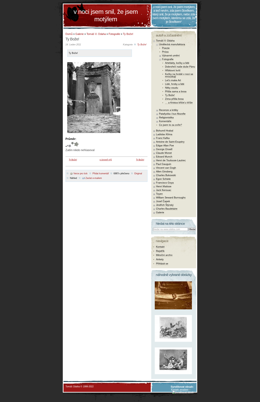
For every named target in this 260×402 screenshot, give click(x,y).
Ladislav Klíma (164, 134)
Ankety (160, 259)
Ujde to (67, 144)
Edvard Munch (164, 156)
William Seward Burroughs (171, 197)
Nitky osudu (171, 87)
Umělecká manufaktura (172, 44)
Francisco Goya (165, 182)
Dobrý (69, 144)
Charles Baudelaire (166, 208)
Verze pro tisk (80, 173)
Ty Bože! (128, 33)
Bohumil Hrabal (164, 130)
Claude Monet (164, 152)
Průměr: (70, 138)
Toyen (159, 193)
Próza (165, 51)
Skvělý (72, 144)
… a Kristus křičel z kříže (179, 102)
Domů (69, 33)
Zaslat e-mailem (93, 178)
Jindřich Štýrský (165, 204)
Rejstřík (160, 251)
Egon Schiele (163, 178)
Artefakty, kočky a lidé (177, 62)
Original (138, 173)
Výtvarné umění (171, 55)
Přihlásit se (162, 263)
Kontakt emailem (179, 389)
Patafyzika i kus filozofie (172, 113)
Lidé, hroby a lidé (174, 84)
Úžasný (76, 144)
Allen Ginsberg (164, 171)
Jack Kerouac (163, 190)
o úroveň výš (106, 159)
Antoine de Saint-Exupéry (170, 141)
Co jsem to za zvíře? (170, 124)
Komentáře (165, 121)
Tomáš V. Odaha (96, 33)
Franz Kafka (163, 138)
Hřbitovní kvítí (172, 70)
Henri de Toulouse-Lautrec (171, 160)
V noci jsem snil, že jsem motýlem (106, 15)
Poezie (166, 48)
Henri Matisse (163, 186)
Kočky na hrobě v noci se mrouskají (179, 75)
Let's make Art (173, 80)
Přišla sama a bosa (175, 91)
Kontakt (160, 246)
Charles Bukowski (166, 175)
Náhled (73, 178)
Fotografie (114, 33)
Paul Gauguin (163, 164)
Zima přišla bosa (174, 98)
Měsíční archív (164, 255)
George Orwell (164, 149)
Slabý (66, 144)
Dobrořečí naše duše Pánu (180, 66)
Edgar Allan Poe (165, 145)
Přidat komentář (101, 173)
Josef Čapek (163, 201)
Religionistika (166, 117)
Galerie (79, 33)
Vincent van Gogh (166, 167)
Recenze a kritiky (168, 110)
